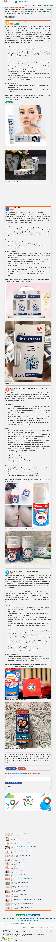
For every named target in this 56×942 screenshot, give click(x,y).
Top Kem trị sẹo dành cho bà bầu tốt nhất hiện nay (22, 903)
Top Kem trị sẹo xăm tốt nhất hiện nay (19, 882)
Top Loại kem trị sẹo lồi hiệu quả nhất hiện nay (21, 866)
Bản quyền (31, 923)
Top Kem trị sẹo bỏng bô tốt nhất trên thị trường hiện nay (23, 846)
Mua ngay (17, 23)
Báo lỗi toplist (22, 768)
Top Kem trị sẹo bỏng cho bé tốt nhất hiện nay (21, 907)
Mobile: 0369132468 (14, 923)
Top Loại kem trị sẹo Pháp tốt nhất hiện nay (20, 855)
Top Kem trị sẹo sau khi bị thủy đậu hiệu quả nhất (22, 878)
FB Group (25, 927)
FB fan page (31, 927)
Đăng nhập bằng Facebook (14, 782)
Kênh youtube (39, 927)
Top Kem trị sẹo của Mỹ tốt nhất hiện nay (20, 833)
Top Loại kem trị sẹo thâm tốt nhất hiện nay (21, 837)
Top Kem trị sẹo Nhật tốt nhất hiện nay (19, 870)
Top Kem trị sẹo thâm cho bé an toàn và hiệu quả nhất (23, 851)
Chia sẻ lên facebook (11, 768)
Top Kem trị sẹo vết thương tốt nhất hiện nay (21, 859)
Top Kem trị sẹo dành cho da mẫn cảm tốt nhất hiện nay (23, 842)
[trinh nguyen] (11, 839)
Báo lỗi (22, 7)
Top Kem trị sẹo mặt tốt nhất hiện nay (19, 890)
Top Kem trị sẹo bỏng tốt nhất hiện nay (20, 874)
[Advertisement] (28, 194)
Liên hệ (51, 927)
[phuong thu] (6, 7)
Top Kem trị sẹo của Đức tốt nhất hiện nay (20, 886)
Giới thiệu (6, 923)
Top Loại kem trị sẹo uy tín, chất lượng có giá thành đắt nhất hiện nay (26, 899)
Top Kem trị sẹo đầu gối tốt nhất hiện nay (20, 894)
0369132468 (11, 933)
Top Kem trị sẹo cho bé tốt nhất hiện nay (20, 862)
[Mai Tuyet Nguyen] (11, 852)
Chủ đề (46, 927)
